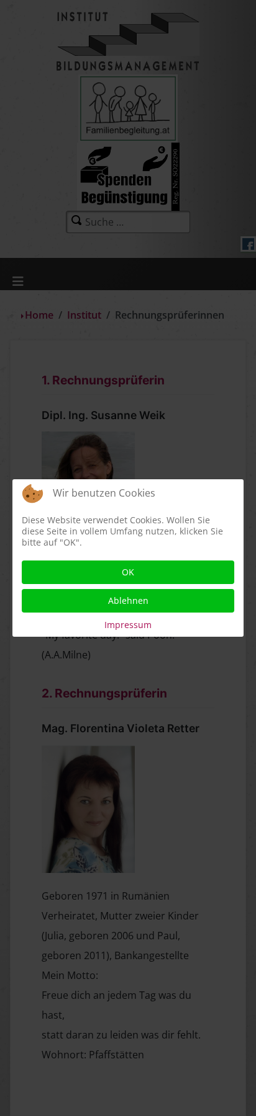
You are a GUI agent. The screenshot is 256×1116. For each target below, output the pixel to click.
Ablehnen (128, 600)
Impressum (128, 625)
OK (128, 572)
